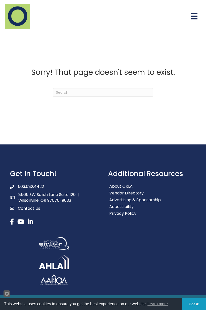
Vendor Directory (126, 193)
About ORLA (121, 186)
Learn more (157, 304)
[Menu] (194, 16)
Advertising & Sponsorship (135, 200)
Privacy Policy (122, 213)
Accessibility (121, 207)
